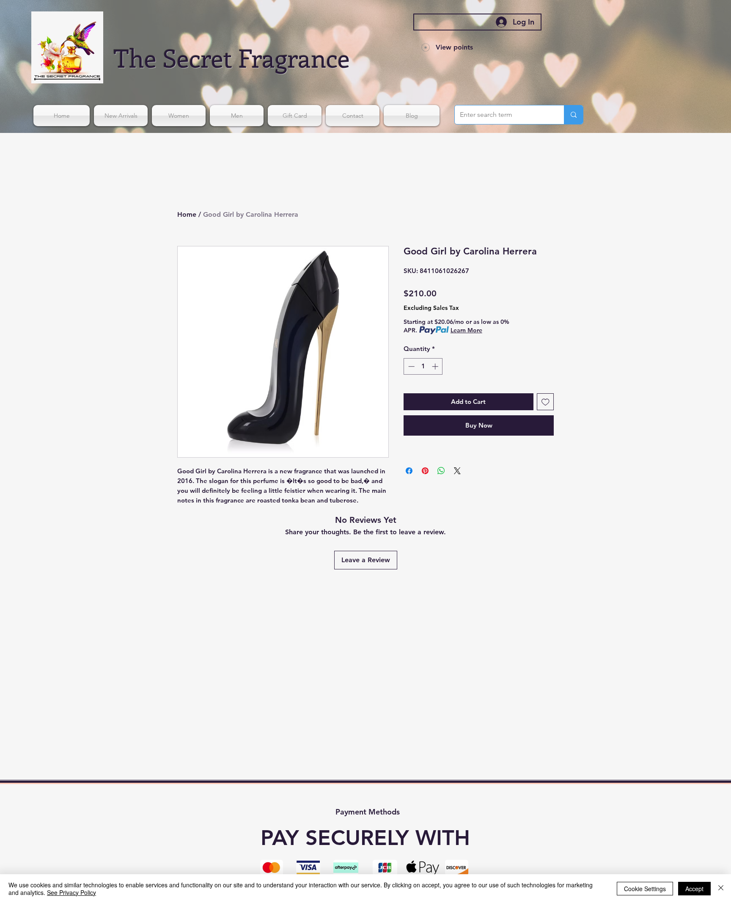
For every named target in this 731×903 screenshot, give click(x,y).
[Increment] (436, 366)
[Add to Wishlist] (545, 402)
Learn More (466, 330)
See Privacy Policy (71, 892)
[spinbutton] (423, 366)
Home (186, 214)
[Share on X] (457, 471)
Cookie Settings (645, 888)
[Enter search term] (573, 114)
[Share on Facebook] (409, 471)
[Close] (721, 888)
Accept (694, 888)
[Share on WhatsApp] (441, 471)
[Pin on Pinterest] (425, 471)
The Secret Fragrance (232, 57)
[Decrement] (410, 366)
